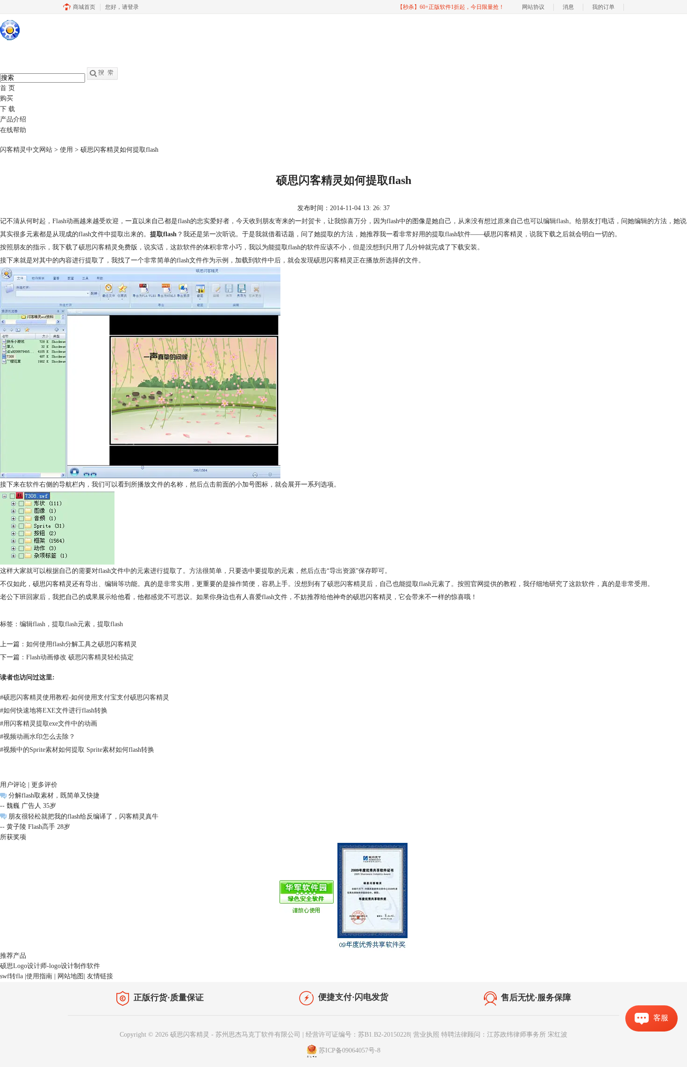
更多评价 (44, 784)
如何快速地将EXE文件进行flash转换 (53, 710)
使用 (66, 149)
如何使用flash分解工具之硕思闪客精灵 (81, 644)
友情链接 (100, 976)
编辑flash (556, 221)
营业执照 (426, 1034)
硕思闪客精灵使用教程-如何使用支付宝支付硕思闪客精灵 (84, 697)
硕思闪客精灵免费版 (108, 247)
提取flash (110, 624)
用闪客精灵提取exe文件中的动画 (48, 723)
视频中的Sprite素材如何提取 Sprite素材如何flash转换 (77, 749)
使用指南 (39, 976)
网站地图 (70, 976)
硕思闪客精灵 (346, 583)
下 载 (7, 109)
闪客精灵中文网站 (26, 149)
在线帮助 (13, 130)
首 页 (7, 88)
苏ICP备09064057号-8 (349, 1050)
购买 (6, 98)
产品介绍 (13, 119)
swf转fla (11, 976)
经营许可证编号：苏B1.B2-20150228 (358, 1034)
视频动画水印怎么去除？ (37, 736)
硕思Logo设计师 (23, 965)
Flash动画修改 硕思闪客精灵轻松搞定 (80, 657)
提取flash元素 (71, 624)
